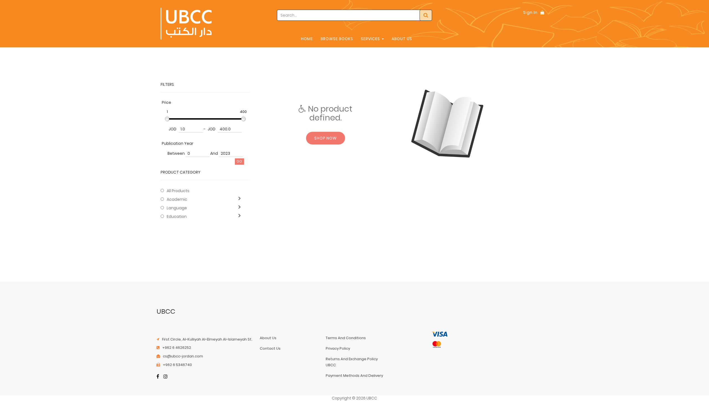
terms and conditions (346, 338)
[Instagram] (165, 377)
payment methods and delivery (354, 375)
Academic (177, 199)
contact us (270, 348)
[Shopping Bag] (542, 12)
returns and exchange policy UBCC (352, 362)
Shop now (325, 138)
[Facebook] (157, 377)
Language (177, 208)
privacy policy (338, 348)
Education (177, 216)
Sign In (530, 12)
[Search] (426, 15)
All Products (178, 191)
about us (268, 338)
